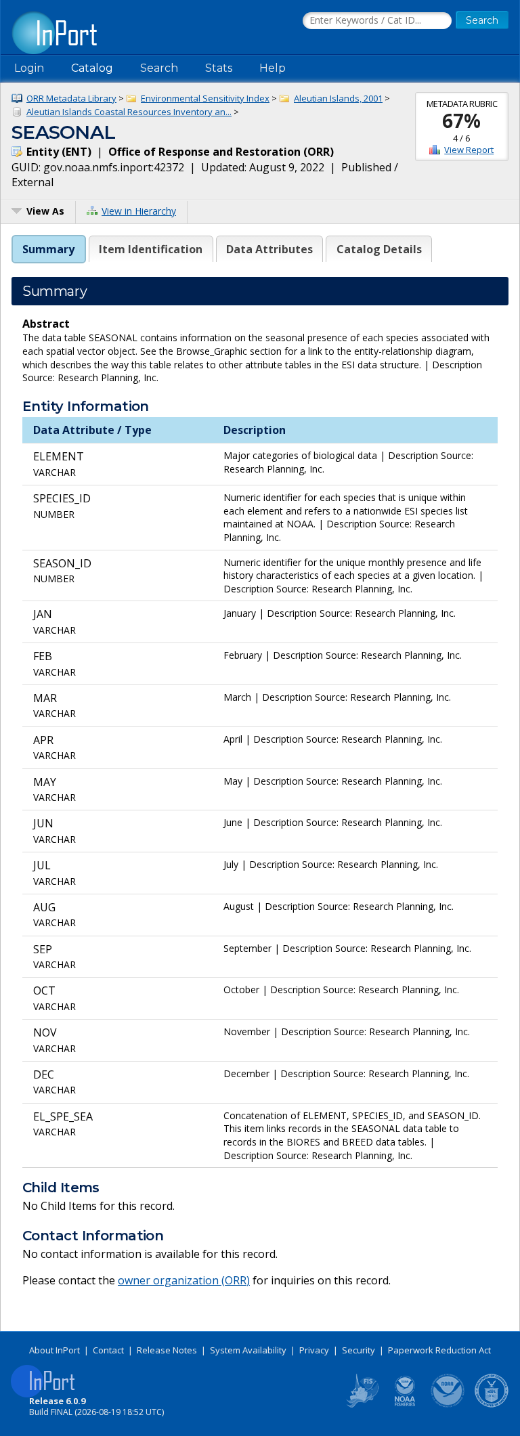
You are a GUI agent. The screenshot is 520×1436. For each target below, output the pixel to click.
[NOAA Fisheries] (404, 1404)
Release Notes (167, 1350)
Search (159, 68)
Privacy (314, 1350)
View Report (469, 150)
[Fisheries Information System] (361, 1404)
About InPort (54, 1350)
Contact (108, 1350)
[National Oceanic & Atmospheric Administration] (448, 1404)
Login (29, 68)
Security (358, 1350)
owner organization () (184, 1280)
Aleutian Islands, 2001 (338, 98)
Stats (218, 68)
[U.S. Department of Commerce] (491, 1404)
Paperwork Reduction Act (439, 1350)
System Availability (248, 1350)
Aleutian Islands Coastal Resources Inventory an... (129, 112)
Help (272, 68)
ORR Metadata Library (71, 98)
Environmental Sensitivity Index (205, 98)
